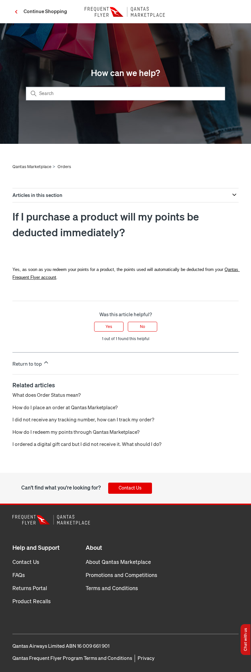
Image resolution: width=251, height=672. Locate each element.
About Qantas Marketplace (118, 562)
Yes (109, 326)
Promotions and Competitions (121, 575)
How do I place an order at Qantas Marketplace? (65, 408)
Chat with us (245, 639)
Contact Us (130, 488)
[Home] (125, 12)
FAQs (18, 575)
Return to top (27, 364)
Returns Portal (29, 588)
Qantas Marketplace (31, 166)
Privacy (146, 658)
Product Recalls (31, 601)
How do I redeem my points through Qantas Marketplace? (76, 432)
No (142, 326)
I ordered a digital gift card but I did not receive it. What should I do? (86, 444)
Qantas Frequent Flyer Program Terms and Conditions (72, 658)
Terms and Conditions (112, 588)
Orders (64, 166)
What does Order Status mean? (46, 395)
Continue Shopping (45, 11)
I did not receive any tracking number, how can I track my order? (83, 420)
